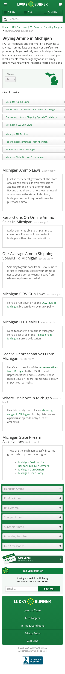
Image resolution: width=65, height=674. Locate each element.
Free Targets (32, 618)
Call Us (11, 12)
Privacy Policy (32, 633)
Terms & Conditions (32, 625)
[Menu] (5, 4)
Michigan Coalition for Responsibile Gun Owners (33, 464)
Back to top (48, 170)
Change (10, 74)
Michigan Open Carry (30, 473)
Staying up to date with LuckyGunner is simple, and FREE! (32, 579)
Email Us (52, 12)
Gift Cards (25, 559)
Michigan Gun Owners (31, 469)
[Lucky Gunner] (32, 660)
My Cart (60, 4)
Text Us (31, 12)
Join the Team (32, 610)
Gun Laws (32, 641)
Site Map (42, 650)
